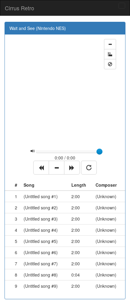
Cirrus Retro (19, 8)
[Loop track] (89, 168)
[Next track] (72, 168)
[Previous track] (41, 168)
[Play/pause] (56, 168)
